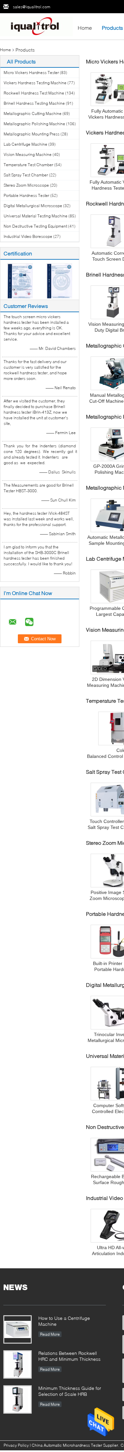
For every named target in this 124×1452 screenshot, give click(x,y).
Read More (50, 1334)
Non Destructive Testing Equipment (35, 226)
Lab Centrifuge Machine (25, 144)
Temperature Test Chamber (28, 164)
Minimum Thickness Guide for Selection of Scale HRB (69, 1391)
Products (112, 27)
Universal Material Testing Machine (35, 215)
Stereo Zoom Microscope (26, 185)
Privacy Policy (16, 1445)
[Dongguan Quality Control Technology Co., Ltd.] (36, 25)
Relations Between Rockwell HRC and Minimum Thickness (69, 1356)
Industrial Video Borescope (28, 236)
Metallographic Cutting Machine (33, 113)
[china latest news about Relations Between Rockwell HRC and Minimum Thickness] (17, 1364)
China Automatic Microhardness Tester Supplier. (76, 1445)
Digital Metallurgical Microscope (33, 205)
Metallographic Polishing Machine (34, 123)
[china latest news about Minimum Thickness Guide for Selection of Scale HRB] (17, 1399)
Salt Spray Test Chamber (26, 174)
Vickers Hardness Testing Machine (35, 82)
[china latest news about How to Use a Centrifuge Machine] (17, 1329)
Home (85, 27)
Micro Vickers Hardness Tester (31, 72)
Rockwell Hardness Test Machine (34, 93)
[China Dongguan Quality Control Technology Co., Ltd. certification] (20, 280)
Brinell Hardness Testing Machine (34, 103)
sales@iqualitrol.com (31, 6)
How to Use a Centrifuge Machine (64, 1321)
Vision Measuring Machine (28, 154)
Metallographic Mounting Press (32, 133)
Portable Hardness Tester (26, 195)
